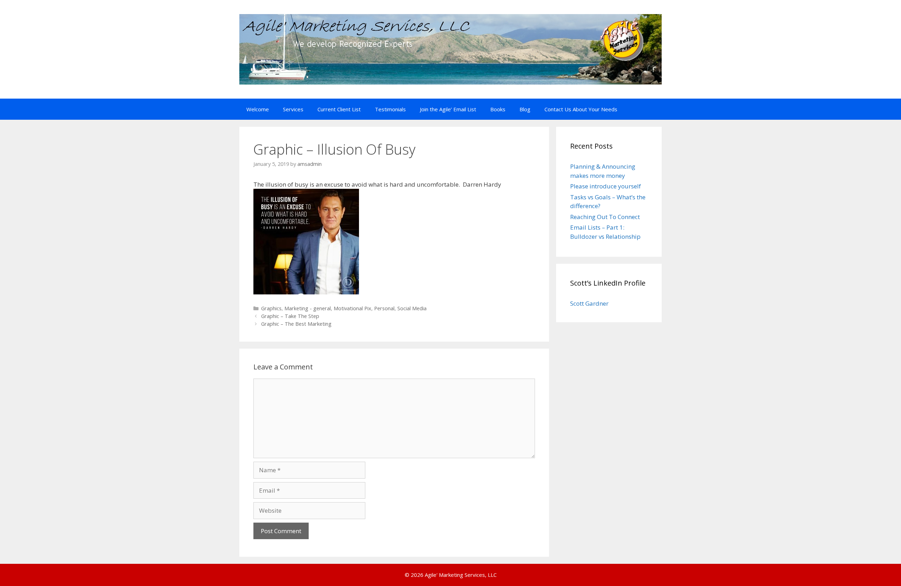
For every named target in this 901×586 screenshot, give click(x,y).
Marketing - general (307, 308)
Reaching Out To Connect (605, 217)
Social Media (412, 308)
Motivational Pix (352, 308)
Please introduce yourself (605, 186)
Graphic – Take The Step (290, 316)
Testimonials (390, 109)
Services (293, 109)
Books (497, 109)
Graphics (271, 308)
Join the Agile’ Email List (448, 109)
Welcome (257, 109)
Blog (524, 109)
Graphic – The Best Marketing (296, 323)
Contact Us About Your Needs (580, 109)
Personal (384, 308)
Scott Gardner (589, 303)
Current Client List (339, 109)
